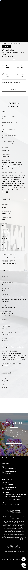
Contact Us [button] (14, 445)
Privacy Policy (21, 559)
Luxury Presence (18, 551)
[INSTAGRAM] (20, 546)
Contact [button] (14, 89)
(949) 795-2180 (9, 473)
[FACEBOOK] (7, 546)
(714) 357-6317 (9, 489)
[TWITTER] (16, 546)
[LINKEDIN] (11, 546)
